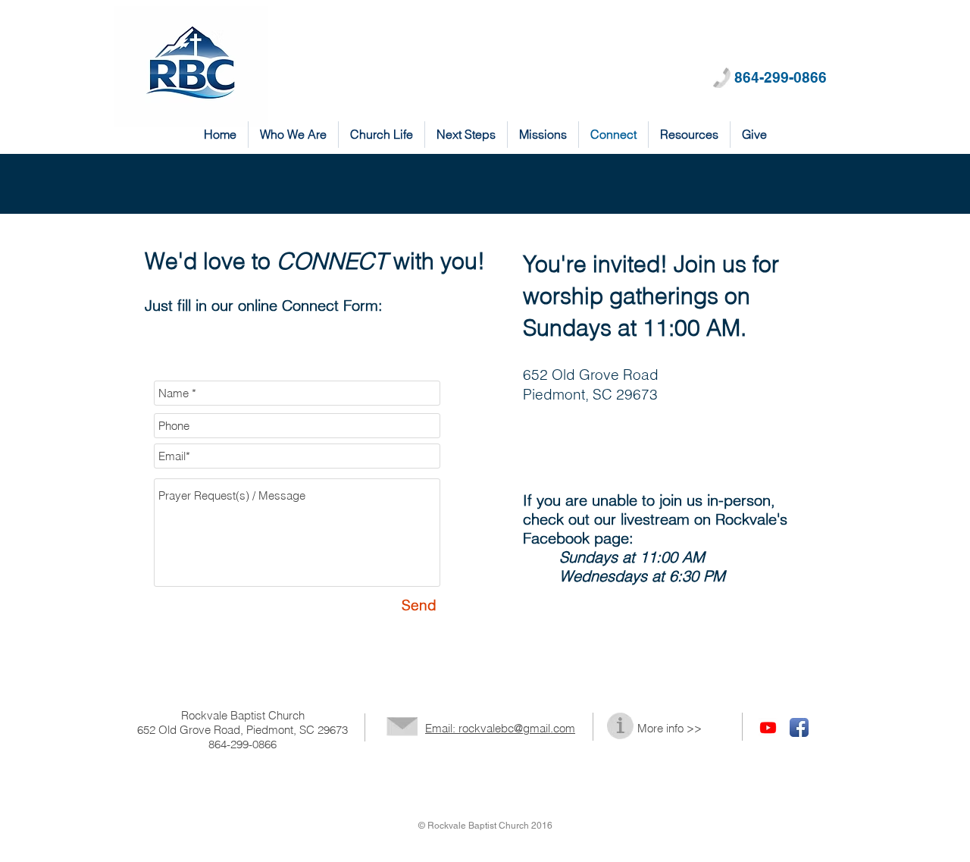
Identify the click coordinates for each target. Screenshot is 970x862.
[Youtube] (768, 727)
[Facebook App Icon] (799, 727)
